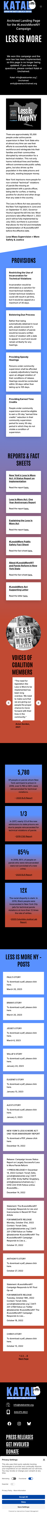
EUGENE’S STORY (15, 1079)
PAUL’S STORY (14, 977)
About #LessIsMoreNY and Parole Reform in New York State (23, 565)
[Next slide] (38, 702)
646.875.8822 (21, 1412)
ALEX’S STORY (14, 1105)
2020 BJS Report (24, 798)
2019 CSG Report (24, 836)
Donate (12, 1451)
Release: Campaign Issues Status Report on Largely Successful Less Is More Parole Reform (23, 1162)
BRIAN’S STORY (14, 1002)
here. (26, 487)
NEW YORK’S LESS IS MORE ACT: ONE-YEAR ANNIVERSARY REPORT (23, 1132)
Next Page (23, 1359)
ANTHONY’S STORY (16, 1258)
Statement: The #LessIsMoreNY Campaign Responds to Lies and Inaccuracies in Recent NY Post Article (22, 1210)
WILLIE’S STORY (14, 1054)
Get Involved (17, 1444)
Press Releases (19, 1436)
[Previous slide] (8, 702)
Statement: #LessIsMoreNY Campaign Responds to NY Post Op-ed (22, 1287)
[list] (23, 702)
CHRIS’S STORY (14, 1334)
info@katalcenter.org (24, 1404)
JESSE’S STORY (14, 1028)
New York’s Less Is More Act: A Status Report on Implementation (22, 478)
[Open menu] (40, 6)
